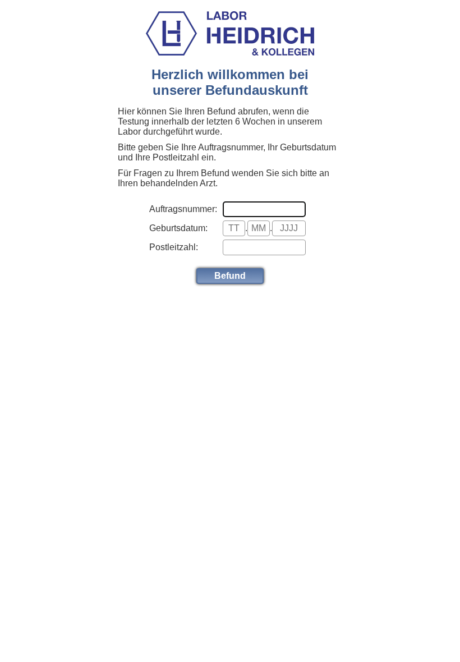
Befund (230, 276)
